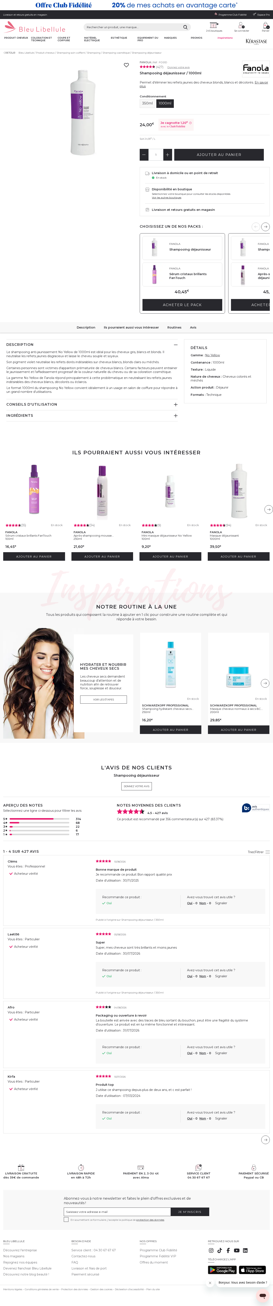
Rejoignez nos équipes (20, 1262)
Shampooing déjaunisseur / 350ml (142, 919)
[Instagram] (211, 1253)
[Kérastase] (256, 43)
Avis (193, 327)
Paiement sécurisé (85, 1274)
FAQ (74, 1262)
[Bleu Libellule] (34, 27)
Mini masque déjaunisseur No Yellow (167, 535)
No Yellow (212, 355)
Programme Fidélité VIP (158, 1256)
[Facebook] (228, 1253)
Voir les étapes (103, 699)
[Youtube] (237, 1253)
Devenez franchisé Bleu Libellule (27, 1268)
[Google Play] (222, 1273)
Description (86, 327)
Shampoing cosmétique (116, 52)
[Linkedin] (245, 1253)
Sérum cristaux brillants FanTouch (28, 535)
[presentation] (265, 227)
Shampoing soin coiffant (71, 52)
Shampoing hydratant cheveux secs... (167, 708)
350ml (147, 103)
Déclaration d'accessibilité (129, 1289)
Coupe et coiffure (64, 39)
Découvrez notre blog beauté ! (26, 1274)
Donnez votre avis (178, 67)
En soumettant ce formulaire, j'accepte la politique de (117, 1219)
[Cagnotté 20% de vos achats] (136, 5)
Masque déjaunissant (224, 535)
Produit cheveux (16, 38)
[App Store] (252, 1273)
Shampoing (93, 52)
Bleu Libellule (26, 52)
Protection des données (74, 1289)
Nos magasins (13, 1256)
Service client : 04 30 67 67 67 (93, 1250)
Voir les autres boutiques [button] (166, 197)
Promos (196, 38)
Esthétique (119, 38)
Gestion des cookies (101, 1289)
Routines (174, 327)
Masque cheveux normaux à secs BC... (236, 708)
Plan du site (153, 1289)
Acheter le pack (182, 305)
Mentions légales (12, 1289)
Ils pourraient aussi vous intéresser (131, 327)
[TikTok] (219, 1253)
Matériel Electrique (92, 39)
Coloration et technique (41, 39)
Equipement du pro (148, 39)
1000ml (165, 103)
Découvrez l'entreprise (20, 1250)
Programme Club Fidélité (158, 1250)
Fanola (145, 62)
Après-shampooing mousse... (94, 535)
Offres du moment (154, 1262)
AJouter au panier (219, 155)
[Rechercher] (185, 27)
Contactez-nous (83, 1256)
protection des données (150, 1219)
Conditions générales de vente (42, 1289)
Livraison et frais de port (89, 1268)
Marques (170, 38)
